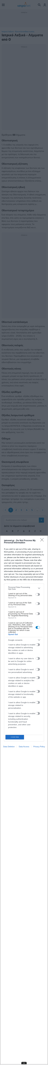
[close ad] (24, 1063)
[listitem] (24, 588)
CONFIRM (15, 737)
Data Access (24, 746)
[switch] (38, 594)
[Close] (42, 540)
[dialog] (24, 803)
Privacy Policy (39, 746)
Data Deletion (9, 746)
